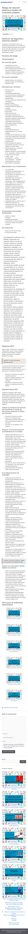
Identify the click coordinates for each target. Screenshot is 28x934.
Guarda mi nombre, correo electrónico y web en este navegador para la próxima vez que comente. (13, 746)
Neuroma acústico (14, 924)
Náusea (14, 920)
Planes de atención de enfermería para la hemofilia (14, 788)
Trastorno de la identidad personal (14, 807)
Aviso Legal (17, 930)
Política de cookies (17, 932)
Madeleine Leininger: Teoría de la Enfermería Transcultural (14, 908)
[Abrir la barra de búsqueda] (19, 2)
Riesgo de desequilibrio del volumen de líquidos (14, 915)
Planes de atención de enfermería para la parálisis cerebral (14, 899)
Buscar (4, 759)
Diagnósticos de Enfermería (11, 707)
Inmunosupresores (14, 844)
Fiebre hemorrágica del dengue (14, 904)
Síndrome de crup (14, 825)
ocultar (10, 34)
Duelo (14, 880)
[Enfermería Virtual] (7, 2)
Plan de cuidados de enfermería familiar (14, 862)
